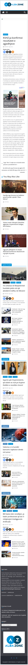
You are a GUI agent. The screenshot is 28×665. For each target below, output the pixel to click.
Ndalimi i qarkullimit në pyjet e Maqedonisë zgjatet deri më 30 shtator (18, 341)
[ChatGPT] (10, 52)
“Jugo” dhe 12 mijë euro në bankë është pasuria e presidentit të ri (14, 163)
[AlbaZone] (3, 12)
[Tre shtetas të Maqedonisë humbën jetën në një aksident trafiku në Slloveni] (14, 273)
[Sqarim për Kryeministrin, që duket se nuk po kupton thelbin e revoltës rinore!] (14, 368)
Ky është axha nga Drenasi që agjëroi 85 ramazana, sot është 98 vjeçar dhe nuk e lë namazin (13, 170)
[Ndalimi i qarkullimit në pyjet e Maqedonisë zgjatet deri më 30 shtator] (6, 342)
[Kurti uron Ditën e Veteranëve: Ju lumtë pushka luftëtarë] (6, 475)
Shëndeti (5, 443)
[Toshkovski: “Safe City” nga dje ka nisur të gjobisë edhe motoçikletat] (6, 311)
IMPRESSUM (11, 592)
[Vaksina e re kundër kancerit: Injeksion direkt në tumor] (14, 435)
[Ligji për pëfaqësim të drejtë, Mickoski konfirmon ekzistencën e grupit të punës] (14, 235)
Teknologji (9, 510)
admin (11, 46)
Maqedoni (6, 34)
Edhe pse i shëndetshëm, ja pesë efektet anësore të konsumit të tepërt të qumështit (18, 484)
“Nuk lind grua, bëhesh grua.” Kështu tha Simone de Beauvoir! (18, 407)
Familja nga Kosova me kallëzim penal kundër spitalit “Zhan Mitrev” (13, 197)
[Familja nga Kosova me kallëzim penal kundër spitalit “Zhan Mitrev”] (14, 181)
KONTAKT (4, 592)
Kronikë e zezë (6, 282)
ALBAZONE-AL (10, 595)
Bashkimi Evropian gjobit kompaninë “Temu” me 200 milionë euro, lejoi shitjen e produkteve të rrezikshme (18, 544)
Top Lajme (19, 282)
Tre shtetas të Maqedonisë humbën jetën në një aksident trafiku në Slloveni (14, 288)
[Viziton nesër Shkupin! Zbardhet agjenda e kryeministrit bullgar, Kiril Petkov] (14, 208)
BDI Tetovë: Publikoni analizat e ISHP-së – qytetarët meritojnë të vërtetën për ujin (17, 320)
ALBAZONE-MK (18, 595)
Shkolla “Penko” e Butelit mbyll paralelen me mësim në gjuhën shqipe (18, 350)
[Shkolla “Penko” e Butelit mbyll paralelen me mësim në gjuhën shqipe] (6, 351)
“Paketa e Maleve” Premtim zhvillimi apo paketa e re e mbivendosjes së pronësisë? (18, 417)
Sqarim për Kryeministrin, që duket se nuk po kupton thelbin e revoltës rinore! (14, 382)
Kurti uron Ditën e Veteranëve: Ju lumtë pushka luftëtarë (17, 474)
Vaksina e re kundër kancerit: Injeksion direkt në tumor (13, 449)
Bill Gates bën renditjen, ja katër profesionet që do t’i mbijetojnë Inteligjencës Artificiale (13, 518)
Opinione (5, 376)
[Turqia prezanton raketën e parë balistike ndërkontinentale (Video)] (6, 555)
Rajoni (10, 376)
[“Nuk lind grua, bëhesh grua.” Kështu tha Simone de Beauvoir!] (6, 408)
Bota (4, 510)
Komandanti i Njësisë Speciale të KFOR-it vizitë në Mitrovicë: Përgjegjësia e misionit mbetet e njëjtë (18, 331)
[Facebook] (4, 52)
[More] (13, 52)
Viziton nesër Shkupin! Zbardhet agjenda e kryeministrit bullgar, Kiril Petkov (13, 224)
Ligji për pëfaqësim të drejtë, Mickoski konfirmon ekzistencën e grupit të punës (14, 251)
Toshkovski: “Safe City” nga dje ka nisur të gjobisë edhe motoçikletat (18, 310)
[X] (7, 52)
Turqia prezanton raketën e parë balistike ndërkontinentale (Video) (18, 554)
